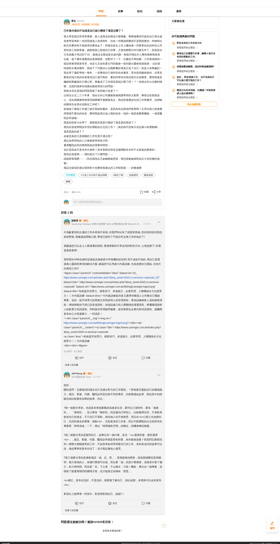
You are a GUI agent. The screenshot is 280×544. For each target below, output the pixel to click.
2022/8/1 (81, 21)
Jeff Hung (76, 373)
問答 (101, 11)
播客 (178, 11)
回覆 (148, 357)
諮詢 (159, 11)
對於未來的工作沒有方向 (189, 43)
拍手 (81, 357)
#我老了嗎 (118, 175)
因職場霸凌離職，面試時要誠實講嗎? (196, 66)
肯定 (115, 357)
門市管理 (70, 175)
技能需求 (133, 175)
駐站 (140, 11)
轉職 (68, 181)
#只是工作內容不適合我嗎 (94, 175)
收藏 (146, 191)
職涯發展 (148, 175)
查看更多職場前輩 (112, 530)
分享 (158, 191)
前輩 (120, 11)
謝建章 (74, 220)
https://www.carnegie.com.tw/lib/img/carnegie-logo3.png (96, 323)
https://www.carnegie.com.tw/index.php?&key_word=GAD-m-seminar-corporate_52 (111, 277)
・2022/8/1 (146, 224)
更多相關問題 (194, 104)
